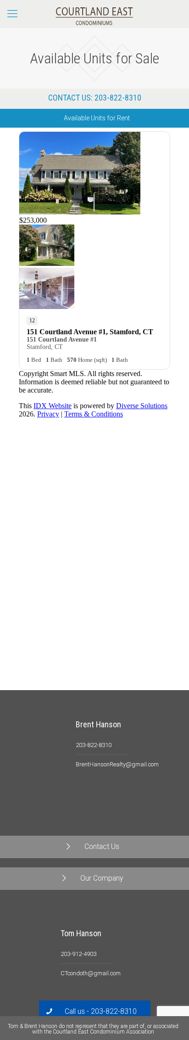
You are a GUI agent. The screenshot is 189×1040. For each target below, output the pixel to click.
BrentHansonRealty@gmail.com (117, 764)
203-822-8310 (117, 97)
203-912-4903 (78, 953)
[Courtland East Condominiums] (94, 14)
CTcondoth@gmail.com (91, 973)
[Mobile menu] (12, 14)
